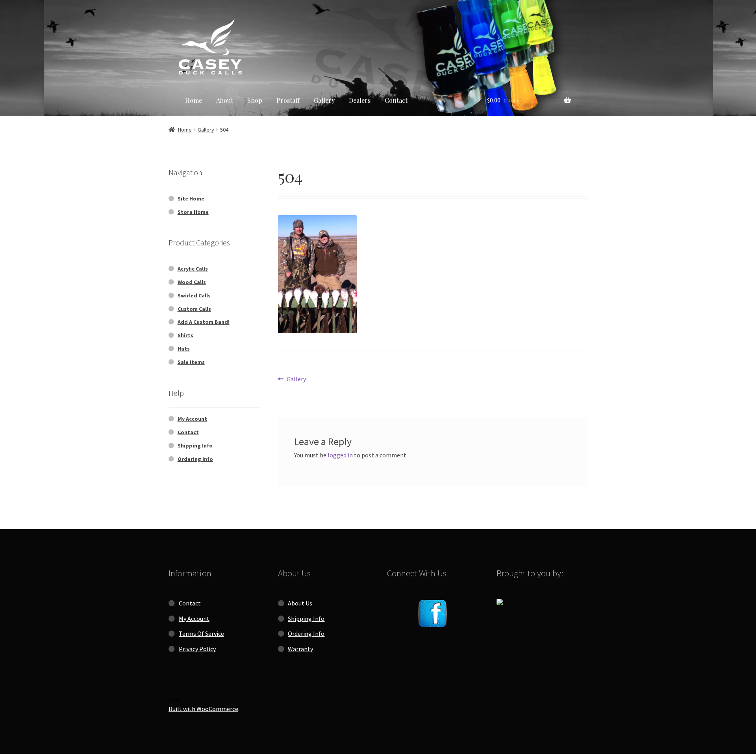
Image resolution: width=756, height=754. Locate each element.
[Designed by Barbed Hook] (542, 602)
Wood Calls (192, 282)
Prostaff (288, 100)
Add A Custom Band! (204, 321)
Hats (184, 348)
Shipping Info (195, 445)
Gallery (324, 100)
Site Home (191, 198)
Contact (396, 100)
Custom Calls (194, 308)
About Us (300, 603)
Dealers (360, 100)
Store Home (193, 211)
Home (193, 100)
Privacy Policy (197, 649)
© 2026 (175, 699)
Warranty (300, 649)
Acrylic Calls (193, 268)
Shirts (185, 335)
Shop (254, 100)
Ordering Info (195, 458)
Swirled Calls (194, 295)
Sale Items (191, 362)
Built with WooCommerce (203, 709)
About (224, 100)
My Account (192, 418)
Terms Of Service (201, 633)
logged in (340, 455)
